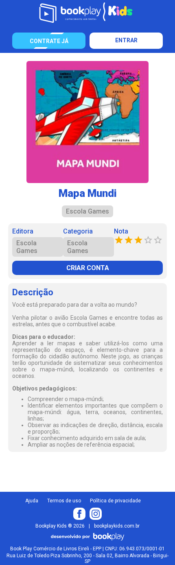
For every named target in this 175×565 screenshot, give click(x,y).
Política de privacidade (115, 501)
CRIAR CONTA (87, 268)
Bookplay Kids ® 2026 (60, 526)
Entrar (126, 40)
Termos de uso (64, 501)
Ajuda (31, 501)
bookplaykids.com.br (117, 526)
